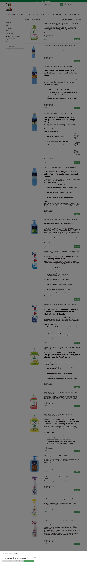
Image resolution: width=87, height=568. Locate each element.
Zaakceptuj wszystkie (28, 560)
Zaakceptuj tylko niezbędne (8, 560)
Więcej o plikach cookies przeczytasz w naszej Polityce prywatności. (14, 558)
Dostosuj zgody (19, 560)
